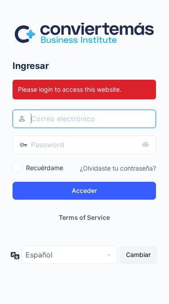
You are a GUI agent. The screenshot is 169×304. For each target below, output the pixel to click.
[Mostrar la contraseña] (147, 145)
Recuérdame (44, 167)
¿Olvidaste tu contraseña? (118, 168)
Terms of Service (84, 217)
